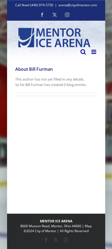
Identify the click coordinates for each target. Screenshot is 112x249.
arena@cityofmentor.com (77, 5)
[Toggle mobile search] (83, 52)
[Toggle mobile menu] (94, 52)
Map (88, 226)
